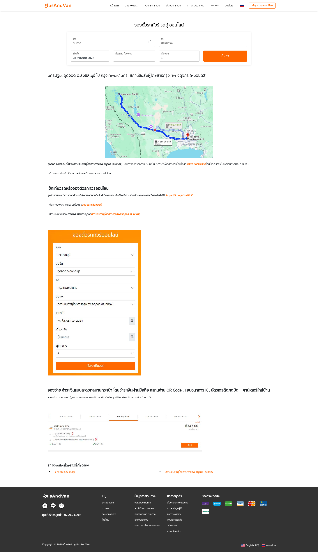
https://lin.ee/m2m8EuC (179, 195)
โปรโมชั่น (105, 520)
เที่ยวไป (76, 54)
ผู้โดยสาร (165, 54)
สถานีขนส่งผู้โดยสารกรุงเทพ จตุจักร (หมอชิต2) (189, 472)
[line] (53, 506)
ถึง (162, 39)
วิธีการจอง (172, 525)
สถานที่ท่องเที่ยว (109, 514)
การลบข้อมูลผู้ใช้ (174, 508)
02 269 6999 (72, 515)
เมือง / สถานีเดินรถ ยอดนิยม (147, 525)
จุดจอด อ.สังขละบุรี (92, 205)
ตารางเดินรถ (108, 503)
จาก (74, 39)
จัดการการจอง (174, 514)
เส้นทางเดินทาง (141, 520)
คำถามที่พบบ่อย (174, 531)
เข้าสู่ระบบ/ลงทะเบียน (262, 5)
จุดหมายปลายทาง (143, 503)
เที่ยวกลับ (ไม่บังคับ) (123, 54)
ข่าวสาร (105, 508)
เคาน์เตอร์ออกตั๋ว (174, 520)
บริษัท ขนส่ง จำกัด (196, 164)
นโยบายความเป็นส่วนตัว (177, 503)
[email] (61, 506)
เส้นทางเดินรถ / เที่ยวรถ (145, 514)
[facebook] (45, 506)
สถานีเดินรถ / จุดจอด (144, 508)
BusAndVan (83, 544)
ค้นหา (225, 56)
